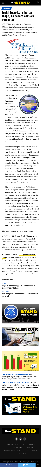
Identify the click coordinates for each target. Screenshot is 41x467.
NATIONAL (31, 445)
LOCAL (23, 445)
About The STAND (32, 450)
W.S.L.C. (20, 450)
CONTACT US (21, 453)
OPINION (30, 448)
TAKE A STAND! (9, 450)
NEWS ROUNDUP (12, 445)
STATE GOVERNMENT (17, 448)
